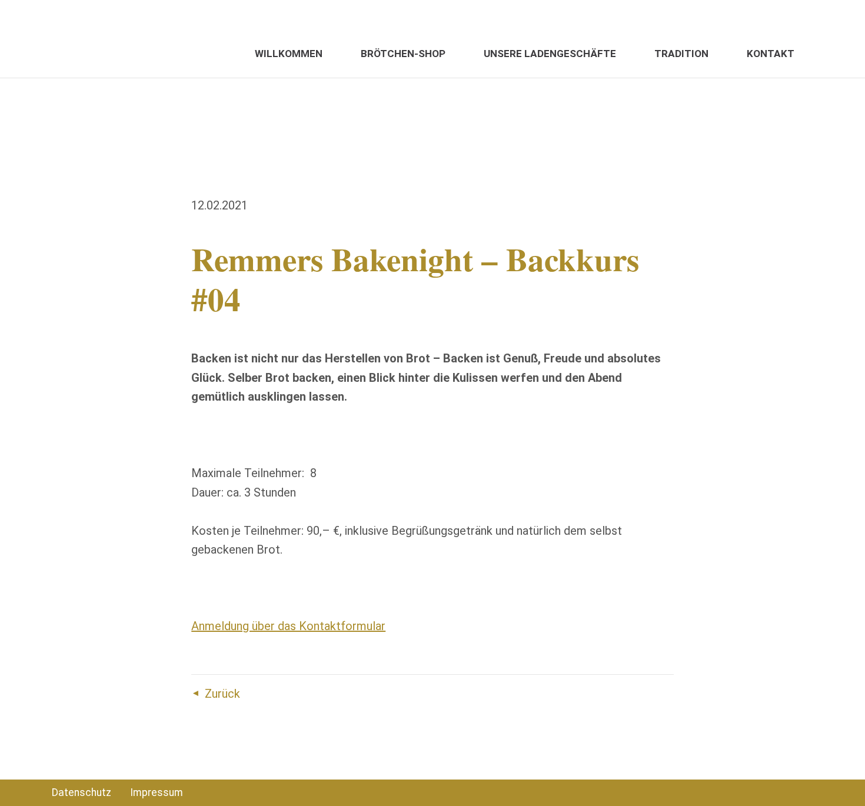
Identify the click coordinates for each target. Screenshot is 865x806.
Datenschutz (81, 792)
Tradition (681, 53)
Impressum (156, 792)
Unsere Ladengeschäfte (550, 53)
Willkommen (288, 53)
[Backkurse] (93, 39)
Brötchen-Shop (403, 53)
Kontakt (770, 53)
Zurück (222, 694)
